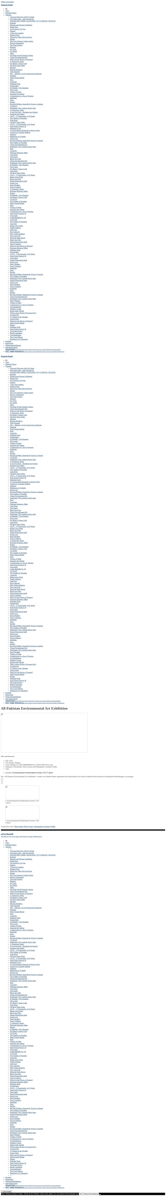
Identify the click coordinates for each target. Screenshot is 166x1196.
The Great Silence (16, 337)
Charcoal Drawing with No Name (22, 17)
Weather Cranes (15, 309)
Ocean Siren (14, 319)
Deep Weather (15, 185)
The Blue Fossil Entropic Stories (21, 55)
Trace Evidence (15, 187)
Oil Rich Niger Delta (17, 66)
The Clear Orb (15, 236)
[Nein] (100, 1194)
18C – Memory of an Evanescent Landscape (26, 74)
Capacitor (13, 82)
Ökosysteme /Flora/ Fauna (23, 826)
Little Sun (13, 230)
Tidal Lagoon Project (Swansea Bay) (23, 313)
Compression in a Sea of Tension (21, 96)
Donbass (13, 76)
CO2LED (13, 106)
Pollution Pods (15, 84)
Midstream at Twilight (18, 137)
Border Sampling (16, 333)
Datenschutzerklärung (13, 345)
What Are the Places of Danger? (21, 59)
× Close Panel (6, 1191)
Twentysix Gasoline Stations (20, 132)
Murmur (13, 47)
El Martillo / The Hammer (19, 88)
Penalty (12, 102)
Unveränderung (15, 307)
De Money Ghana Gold (18, 64)
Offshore (13, 134)
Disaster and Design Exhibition (21, 25)
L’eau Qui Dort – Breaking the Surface (24, 112)
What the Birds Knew (18, 238)
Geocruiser (14, 157)
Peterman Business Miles (19, 153)
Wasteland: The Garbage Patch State (23, 108)
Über (7, 11)
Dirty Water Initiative (17, 234)
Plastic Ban (14, 27)
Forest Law (14, 139)
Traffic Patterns (15, 228)
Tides (12, 53)
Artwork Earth (7, 5)
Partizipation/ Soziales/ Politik (44, 826)
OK (81, 1194)
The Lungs (14, 90)
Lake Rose (14, 120)
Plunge (12, 39)
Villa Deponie (15, 72)
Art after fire (14, 315)
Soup (12, 100)
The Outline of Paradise (18, 118)
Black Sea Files (15, 159)
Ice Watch (13, 51)
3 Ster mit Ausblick (17, 33)
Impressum (9, 343)
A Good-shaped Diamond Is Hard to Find (25, 130)
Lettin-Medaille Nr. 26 (18, 218)
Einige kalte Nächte (17, 311)
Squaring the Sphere (17, 94)
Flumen (12, 31)
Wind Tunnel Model (17, 78)
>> (2, 779)
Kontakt (8, 341)
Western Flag (14, 35)
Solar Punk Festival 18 (18, 126)
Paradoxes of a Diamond (19, 339)
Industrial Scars (15, 128)
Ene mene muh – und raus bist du (22, 19)
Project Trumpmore (17, 43)
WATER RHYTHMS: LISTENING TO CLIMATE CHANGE (33, 21)
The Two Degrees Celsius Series (21, 41)
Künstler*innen (10, 13)
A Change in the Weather (19, 317)
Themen (8, 15)
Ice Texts (13, 49)
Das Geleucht (15, 232)
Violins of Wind (15, 92)
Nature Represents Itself (18, 181)
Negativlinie (14, 86)
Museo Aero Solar (16, 177)
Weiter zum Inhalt (7, 2)
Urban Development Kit (18, 57)
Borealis (13, 23)
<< (11, 849)
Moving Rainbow (16, 70)
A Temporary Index (17, 62)
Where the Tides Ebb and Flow (21, 37)
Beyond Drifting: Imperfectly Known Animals (26, 104)
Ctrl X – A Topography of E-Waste (22, 116)
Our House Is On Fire (18, 29)
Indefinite (13, 98)
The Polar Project (16, 45)
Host (11, 80)
